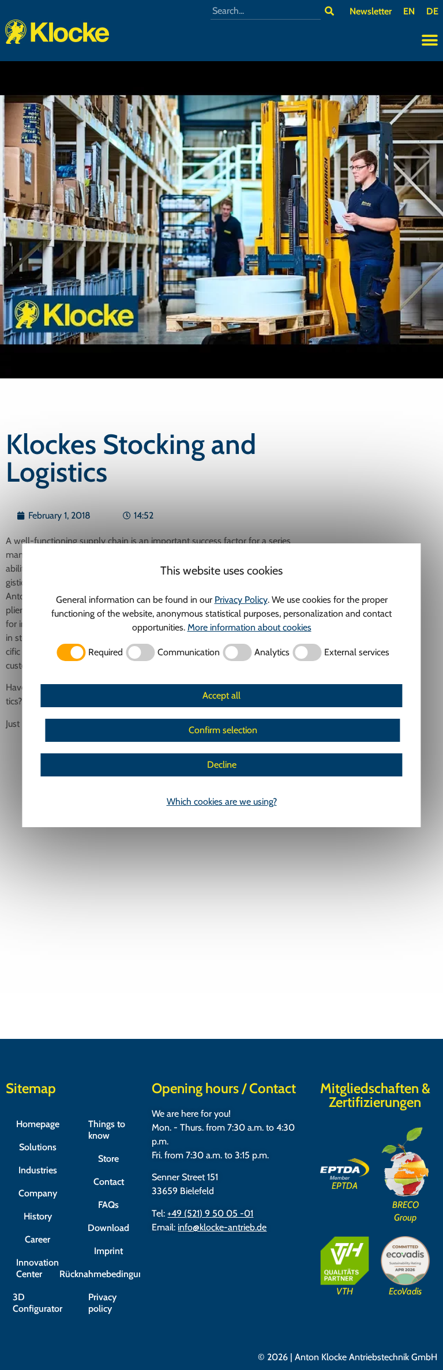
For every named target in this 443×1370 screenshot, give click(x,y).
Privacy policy (102, 1303)
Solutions (38, 1147)
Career (37, 1239)
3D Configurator (37, 1303)
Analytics (272, 652)
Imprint (108, 1250)
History (38, 1216)
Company (37, 1193)
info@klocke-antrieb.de (222, 1227)
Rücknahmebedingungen (108, 1273)
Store (108, 1158)
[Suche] (329, 11)
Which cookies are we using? (222, 801)
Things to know (106, 1129)
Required (105, 652)
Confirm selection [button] (223, 730)
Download (108, 1227)
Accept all (221, 695)
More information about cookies (249, 627)
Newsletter (371, 11)
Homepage (37, 1123)
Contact (108, 1181)
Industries (37, 1170)
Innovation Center (37, 1268)
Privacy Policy (241, 599)
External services (356, 652)
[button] (430, 41)
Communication (188, 652)
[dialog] (221, 685)
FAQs (108, 1204)
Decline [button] (221, 764)
